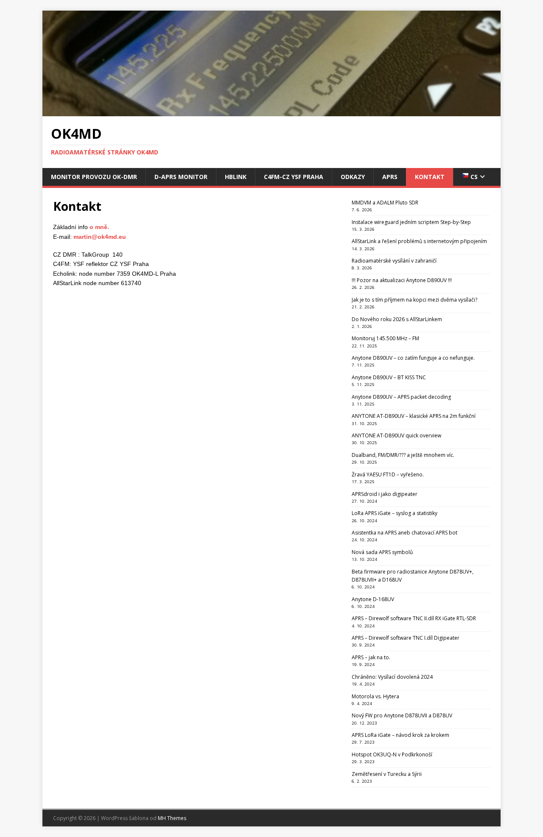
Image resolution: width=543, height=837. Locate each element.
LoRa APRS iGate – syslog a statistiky (394, 513)
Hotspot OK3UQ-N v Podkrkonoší (392, 754)
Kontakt (430, 177)
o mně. (99, 227)
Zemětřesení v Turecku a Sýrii (387, 774)
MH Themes (172, 818)
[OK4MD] (271, 111)
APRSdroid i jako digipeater (384, 494)
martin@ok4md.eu (99, 236)
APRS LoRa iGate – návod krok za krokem (400, 735)
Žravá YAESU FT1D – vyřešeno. (388, 474)
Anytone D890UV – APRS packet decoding (401, 396)
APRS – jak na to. (371, 657)
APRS (389, 177)
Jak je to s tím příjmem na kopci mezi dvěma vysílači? (414, 299)
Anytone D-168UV (373, 599)
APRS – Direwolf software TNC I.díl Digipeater (405, 637)
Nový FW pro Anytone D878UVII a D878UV (402, 715)
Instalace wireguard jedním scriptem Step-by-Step (411, 222)
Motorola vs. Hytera (375, 696)
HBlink (235, 177)
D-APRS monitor (180, 177)
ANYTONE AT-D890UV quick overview (396, 435)
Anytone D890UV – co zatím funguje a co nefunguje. (413, 357)
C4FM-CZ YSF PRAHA (293, 177)
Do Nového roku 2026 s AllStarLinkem (397, 319)
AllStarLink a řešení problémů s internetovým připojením (419, 241)
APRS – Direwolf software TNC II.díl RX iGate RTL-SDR (414, 618)
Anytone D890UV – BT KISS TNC (389, 377)
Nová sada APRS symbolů (382, 552)
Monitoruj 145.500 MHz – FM (385, 338)
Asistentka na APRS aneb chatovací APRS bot (404, 532)
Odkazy (353, 177)
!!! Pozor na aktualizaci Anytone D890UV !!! (402, 280)
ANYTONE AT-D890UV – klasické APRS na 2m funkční (414, 416)
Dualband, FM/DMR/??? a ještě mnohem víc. (403, 455)
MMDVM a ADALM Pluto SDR (385, 202)
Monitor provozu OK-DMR (94, 177)
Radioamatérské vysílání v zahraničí (394, 260)
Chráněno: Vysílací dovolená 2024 (392, 676)
